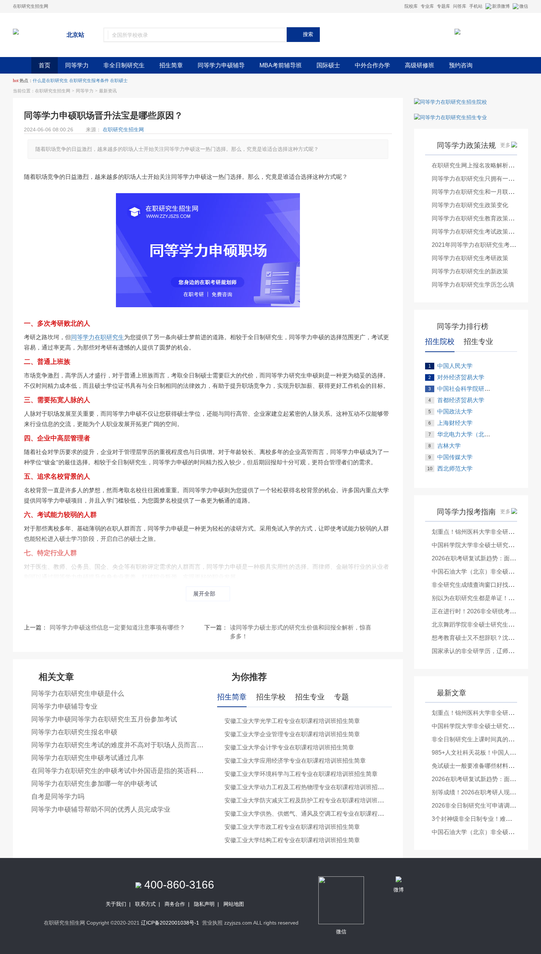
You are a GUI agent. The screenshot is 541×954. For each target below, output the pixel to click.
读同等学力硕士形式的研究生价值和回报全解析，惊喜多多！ (300, 631)
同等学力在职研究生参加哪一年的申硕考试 (94, 783)
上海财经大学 (455, 423)
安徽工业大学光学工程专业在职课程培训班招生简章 (292, 721)
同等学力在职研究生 (97, 337)
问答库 (459, 6)
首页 (44, 65)
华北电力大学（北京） (466, 434)
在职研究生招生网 (52, 90)
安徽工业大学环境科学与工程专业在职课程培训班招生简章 (301, 774)
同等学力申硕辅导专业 (64, 706)
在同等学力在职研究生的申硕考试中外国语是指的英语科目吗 (120, 770)
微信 (523, 6)
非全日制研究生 (124, 65)
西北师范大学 (455, 468)
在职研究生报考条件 (89, 80)
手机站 (475, 6)
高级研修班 (419, 65)
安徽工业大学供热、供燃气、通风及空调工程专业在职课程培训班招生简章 (321, 814)
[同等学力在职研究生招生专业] (450, 117)
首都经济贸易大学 (460, 400)
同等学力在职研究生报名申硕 (74, 732)
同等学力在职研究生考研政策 (470, 258)
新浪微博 (501, 6)
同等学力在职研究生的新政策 (470, 271)
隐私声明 (204, 904)
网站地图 (233, 904)
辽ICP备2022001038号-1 (170, 923)
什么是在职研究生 (50, 80)
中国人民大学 (455, 366)
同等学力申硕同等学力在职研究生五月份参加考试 (104, 719)
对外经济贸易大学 (460, 377)
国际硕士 (328, 65)
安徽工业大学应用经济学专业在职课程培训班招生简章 (295, 761)
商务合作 (175, 904)
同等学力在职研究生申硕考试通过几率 (87, 758)
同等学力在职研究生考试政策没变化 (479, 231)
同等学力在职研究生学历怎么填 (473, 284)
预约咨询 (461, 65)
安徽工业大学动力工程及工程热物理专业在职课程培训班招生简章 (309, 787)
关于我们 (116, 904)
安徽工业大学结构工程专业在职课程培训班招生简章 (292, 840)
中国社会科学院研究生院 (469, 389)
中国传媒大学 (455, 457)
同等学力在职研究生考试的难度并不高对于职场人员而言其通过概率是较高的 (144, 745)
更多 (505, 145)
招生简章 (171, 65)
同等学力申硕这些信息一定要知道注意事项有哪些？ (117, 627)
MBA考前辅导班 (280, 65)
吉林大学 (449, 446)
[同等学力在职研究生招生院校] (450, 101)
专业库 (427, 6)
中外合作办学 (372, 65)
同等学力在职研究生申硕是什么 (77, 693)
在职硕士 (119, 80)
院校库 (411, 6)
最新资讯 (108, 90)
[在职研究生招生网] (16, 31)
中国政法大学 (455, 411)
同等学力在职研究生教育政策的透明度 (482, 218)
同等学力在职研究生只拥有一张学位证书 (485, 178)
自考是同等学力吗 (57, 796)
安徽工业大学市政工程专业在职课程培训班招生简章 (292, 827)
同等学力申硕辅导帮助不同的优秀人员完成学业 (100, 809)
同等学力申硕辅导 (221, 65)
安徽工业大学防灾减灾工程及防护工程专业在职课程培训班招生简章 (312, 800)
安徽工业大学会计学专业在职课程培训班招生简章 (289, 747)
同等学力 (77, 65)
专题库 (443, 6)
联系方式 (145, 904)
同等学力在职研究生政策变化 (470, 205)
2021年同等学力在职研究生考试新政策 (482, 245)
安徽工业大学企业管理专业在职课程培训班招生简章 (292, 734)
